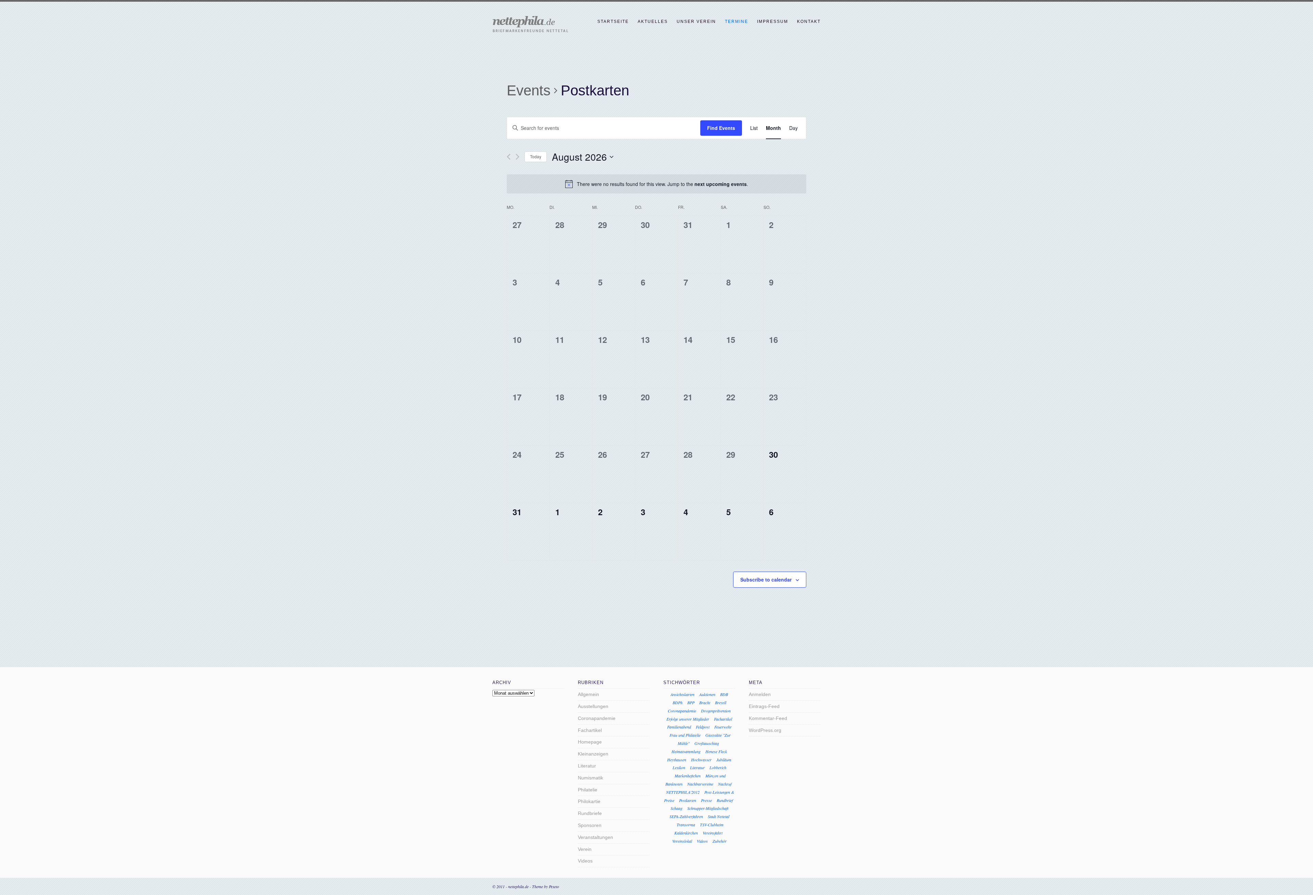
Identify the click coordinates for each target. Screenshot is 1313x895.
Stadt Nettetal (718, 816)
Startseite (613, 21)
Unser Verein (696, 21)
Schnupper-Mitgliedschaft (707, 808)
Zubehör (720, 841)
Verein (585, 849)
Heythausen (676, 759)
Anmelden (760, 694)
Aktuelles (653, 21)
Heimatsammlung (686, 751)
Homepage (590, 742)
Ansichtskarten (682, 694)
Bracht (704, 702)
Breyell (720, 702)
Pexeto (554, 886)
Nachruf (724, 784)
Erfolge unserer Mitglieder (687, 719)
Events (529, 90)
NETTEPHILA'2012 (683, 792)
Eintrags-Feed (764, 706)
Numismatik (590, 777)
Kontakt (809, 21)
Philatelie (587, 789)
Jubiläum (723, 759)
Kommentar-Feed (768, 718)
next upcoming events (720, 184)
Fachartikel (590, 730)
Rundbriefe (590, 813)
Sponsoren (589, 825)
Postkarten (687, 800)
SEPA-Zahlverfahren (686, 816)
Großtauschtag (706, 743)
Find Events (721, 127)
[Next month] (517, 156)
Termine (736, 21)
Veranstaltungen (595, 837)
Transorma (686, 824)
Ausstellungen (593, 706)
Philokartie (589, 801)
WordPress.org (765, 730)
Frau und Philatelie (685, 735)
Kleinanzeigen (593, 754)
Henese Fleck (716, 751)
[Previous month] (508, 156)
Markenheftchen (688, 775)
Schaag (676, 808)
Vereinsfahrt (712, 833)
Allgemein (588, 694)
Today (535, 156)
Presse (706, 800)
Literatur (587, 766)
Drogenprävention (716, 710)
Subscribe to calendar (766, 579)
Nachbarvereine (700, 784)
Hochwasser (701, 759)
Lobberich (717, 767)
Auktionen (707, 694)
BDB (724, 694)
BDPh (677, 702)
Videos (585, 861)
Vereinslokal (682, 841)
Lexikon (679, 767)
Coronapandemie (596, 718)
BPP (690, 702)
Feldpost (702, 727)
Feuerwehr (723, 727)
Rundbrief (725, 800)
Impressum (772, 21)
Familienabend (679, 727)
